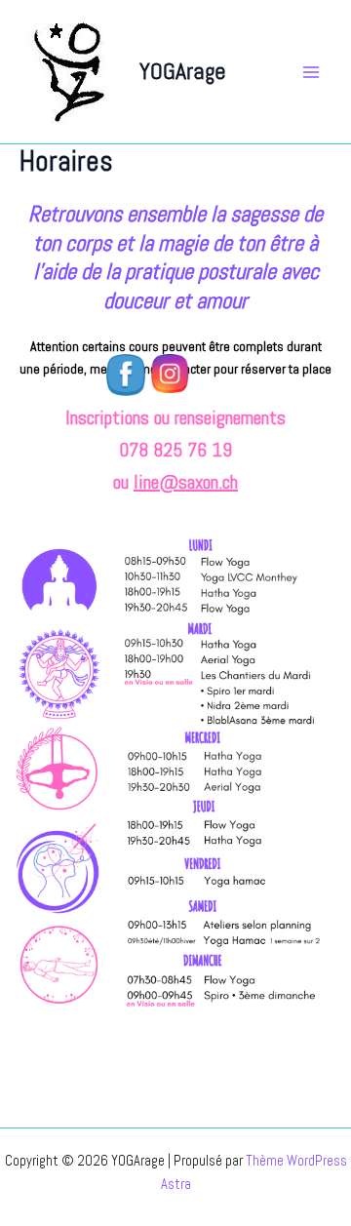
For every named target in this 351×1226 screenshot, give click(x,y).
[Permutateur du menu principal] (311, 72)
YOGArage (182, 71)
